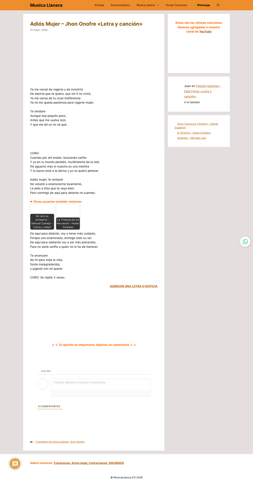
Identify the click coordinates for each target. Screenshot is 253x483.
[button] (218, 5)
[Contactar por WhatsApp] (245, 241)
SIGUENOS (116, 463)
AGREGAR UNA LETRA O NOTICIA (133, 286)
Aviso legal (79, 463)
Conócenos (62, 463)
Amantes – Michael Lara (191, 138)
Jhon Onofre (77, 441)
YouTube (205, 31)
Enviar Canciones (176, 5)
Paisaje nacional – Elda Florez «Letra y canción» (202, 91)
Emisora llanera (120, 5)
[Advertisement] (93, 62)
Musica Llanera (46, 5)
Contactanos (98, 463)
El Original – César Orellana (193, 132)
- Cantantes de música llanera (51, 441)
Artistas (99, 5)
